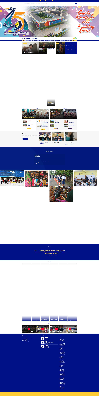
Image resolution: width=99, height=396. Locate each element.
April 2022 (61, 378)
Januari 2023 (61, 371)
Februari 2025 (62, 351)
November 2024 (62, 353)
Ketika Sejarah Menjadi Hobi (29, 52)
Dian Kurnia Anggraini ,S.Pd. (72, 320)
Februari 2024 (62, 360)
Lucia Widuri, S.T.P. (62, 320)
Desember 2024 (62, 352)
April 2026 (61, 340)
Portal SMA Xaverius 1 (27, 3)
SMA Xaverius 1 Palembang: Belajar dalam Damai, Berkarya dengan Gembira (58, 122)
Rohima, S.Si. (43, 320)
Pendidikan (24, 339)
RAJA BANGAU (46, 346)
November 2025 (62, 344)
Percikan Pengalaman (25, 341)
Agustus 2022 (61, 375)
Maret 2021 (61, 388)
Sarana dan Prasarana (68, 46)
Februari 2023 (62, 370)
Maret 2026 (61, 341)
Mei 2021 (61, 386)
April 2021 (61, 387)
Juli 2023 (61, 366)
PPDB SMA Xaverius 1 (44, 3)
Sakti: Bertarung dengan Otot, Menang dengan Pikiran (51, 104)
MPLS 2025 (37, 156)
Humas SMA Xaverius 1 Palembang (69, 49)
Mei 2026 (61, 339)
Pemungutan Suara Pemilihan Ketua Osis (49, 342)
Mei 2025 (61, 349)
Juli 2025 (61, 347)
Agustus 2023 (61, 365)
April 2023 (61, 368)
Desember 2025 (62, 343)
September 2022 (62, 374)
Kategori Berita (38, 3)
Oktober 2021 (61, 382)
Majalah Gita (32, 3)
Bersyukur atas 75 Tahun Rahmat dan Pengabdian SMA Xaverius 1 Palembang (44, 126)
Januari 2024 (61, 361)
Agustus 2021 (61, 384)
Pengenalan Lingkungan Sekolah (69, 45)
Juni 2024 (61, 357)
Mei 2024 (61, 358)
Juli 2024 (61, 356)
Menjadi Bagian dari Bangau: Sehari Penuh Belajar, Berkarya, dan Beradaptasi (29, 117)
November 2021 (62, 381)
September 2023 (62, 364)
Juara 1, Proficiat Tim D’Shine (57, 143)
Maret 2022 (61, 379)
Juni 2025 (61, 348)
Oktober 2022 (61, 373)
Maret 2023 (61, 369)
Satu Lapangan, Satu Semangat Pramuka (44, 46)
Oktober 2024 (61, 354)
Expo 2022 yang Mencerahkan (69, 48)
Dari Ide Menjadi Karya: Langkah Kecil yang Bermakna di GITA (72, 126)
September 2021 (62, 383)
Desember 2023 (62, 362)
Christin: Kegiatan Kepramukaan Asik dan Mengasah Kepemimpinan (71, 122)
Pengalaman (24, 340)
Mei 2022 (61, 377)
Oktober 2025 (61, 345)
